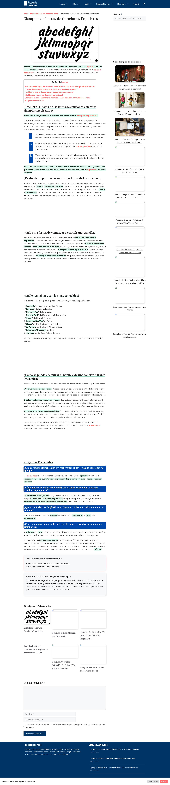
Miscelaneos (121, 4)
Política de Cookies (128, 781)
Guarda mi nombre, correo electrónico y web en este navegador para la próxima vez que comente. (65, 726)
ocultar (65, 82)
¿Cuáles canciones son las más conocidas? (44, 95)
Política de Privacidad (102, 781)
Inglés (87, 4)
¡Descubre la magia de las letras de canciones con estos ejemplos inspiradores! (60, 86)
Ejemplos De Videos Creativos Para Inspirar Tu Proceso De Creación (36, 649)
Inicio (26, 13)
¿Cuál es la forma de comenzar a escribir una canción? (49, 92)
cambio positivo (83, 146)
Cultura (75, 4)
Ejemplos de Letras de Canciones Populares (51, 563)
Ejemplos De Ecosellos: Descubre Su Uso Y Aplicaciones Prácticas (114, 768)
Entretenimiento (50, 13)
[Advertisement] (65, 216)
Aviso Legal (141, 781)
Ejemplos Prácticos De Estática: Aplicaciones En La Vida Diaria (112, 758)
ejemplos (91, 67)
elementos (32, 476)
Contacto (136, 4)
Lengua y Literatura (103, 4)
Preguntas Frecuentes (34, 101)
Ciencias (62, 4)
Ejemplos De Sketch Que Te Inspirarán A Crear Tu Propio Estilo (92, 635)
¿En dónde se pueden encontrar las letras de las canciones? (51, 89)
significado (92, 170)
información (94, 425)
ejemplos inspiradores (87, 115)
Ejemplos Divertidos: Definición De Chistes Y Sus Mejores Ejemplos (64, 665)
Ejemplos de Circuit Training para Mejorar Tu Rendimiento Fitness (114, 749)
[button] (144, 4)
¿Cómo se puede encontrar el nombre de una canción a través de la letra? (57, 98)
